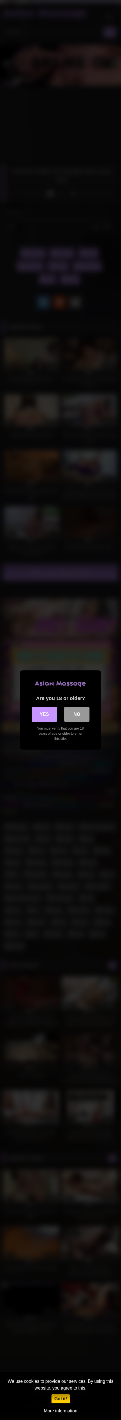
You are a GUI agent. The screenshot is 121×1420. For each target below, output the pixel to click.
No (76, 714)
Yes (44, 714)
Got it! (60, 1398)
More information (60, 1410)
